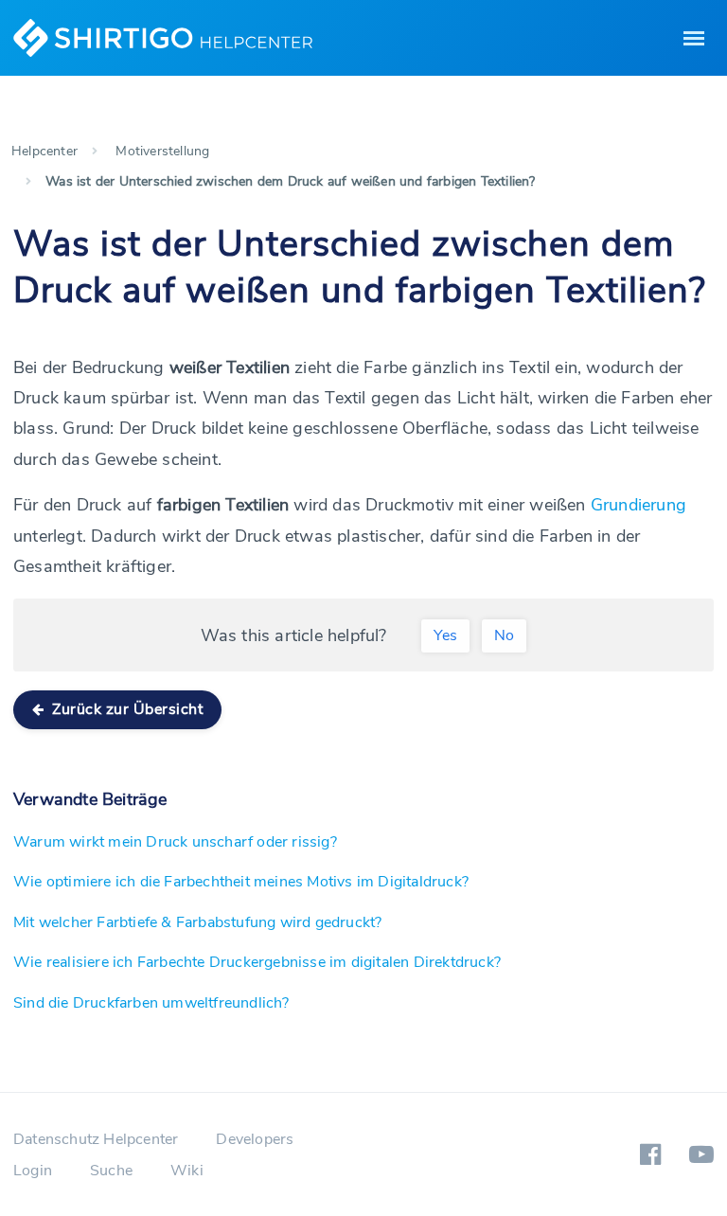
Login (32, 1170)
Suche (111, 1170)
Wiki (187, 1170)
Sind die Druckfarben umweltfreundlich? (151, 1002)
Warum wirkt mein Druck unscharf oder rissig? (175, 842)
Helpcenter (44, 151)
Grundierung (638, 504)
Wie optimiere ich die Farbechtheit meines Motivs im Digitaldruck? (241, 881)
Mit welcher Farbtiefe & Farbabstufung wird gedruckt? (197, 922)
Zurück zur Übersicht (126, 709)
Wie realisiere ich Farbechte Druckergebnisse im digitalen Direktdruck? (257, 962)
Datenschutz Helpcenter (95, 1139)
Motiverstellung (162, 151)
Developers (254, 1139)
